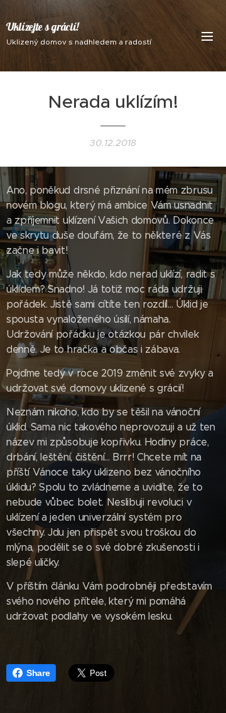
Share (38, 673)
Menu (207, 35)
